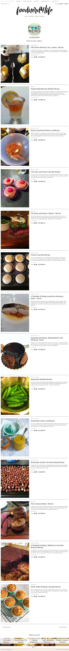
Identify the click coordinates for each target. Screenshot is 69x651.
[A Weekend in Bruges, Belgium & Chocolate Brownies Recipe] (15, 562)
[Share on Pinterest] (40, 57)
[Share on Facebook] (36, 57)
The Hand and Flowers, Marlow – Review (46, 213)
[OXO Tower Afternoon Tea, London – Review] (15, 64)
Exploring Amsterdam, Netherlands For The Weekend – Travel (47, 339)
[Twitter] (56, 4)
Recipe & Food (34, 128)
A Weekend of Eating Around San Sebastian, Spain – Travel (47, 297)
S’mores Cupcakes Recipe (40, 255)
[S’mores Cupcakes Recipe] (15, 271)
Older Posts (62, 627)
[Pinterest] (60, 4)
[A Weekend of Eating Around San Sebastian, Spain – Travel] (15, 313)
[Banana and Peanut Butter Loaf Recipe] (15, 147)
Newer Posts (6, 627)
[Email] (66, 4)
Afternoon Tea (34, 45)
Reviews (36, 1)
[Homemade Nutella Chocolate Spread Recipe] (15, 479)
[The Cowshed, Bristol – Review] (15, 520)
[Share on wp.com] (44, 57)
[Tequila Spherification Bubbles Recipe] (15, 105)
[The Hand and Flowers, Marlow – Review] (15, 230)
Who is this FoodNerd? (7, 1)
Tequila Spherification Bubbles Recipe (45, 89)
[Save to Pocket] (43, 57)
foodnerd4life (34, 10)
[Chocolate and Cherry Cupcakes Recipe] (15, 188)
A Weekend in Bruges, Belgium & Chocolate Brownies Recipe (47, 546)
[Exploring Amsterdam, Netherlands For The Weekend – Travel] (15, 354)
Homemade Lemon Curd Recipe (43, 421)
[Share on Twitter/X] (38, 57)
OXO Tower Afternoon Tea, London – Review (47, 47)
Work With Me (5, 3)
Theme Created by (62, 649)
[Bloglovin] (63, 4)
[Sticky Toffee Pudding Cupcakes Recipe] (15, 603)
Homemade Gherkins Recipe (41, 379)
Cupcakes (33, 584)
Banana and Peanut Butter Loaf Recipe (45, 130)
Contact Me (55, 1)
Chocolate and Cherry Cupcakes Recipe (45, 172)
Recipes (18, 1)
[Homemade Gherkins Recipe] (15, 396)
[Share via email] (35, 57)
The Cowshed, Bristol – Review (42, 504)
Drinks (32, 86)
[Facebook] (62, 4)
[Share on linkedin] (41, 57)
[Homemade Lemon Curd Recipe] (15, 437)
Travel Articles (27, 1)
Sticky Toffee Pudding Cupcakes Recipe (46, 587)
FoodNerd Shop (45, 1)
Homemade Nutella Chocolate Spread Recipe (47, 462)
